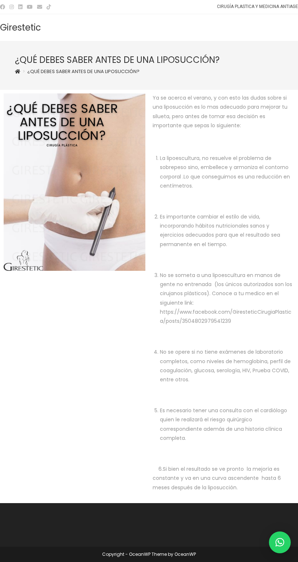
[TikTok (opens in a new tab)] (48, 7)
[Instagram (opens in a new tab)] (11, 7)
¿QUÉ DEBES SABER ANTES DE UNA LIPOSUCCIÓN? (83, 71)
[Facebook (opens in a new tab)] (3, 7)
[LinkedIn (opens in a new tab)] (20, 7)
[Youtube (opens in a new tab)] (30, 7)
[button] (280, 542)
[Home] (17, 71)
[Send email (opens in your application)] (39, 7)
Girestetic (20, 27)
